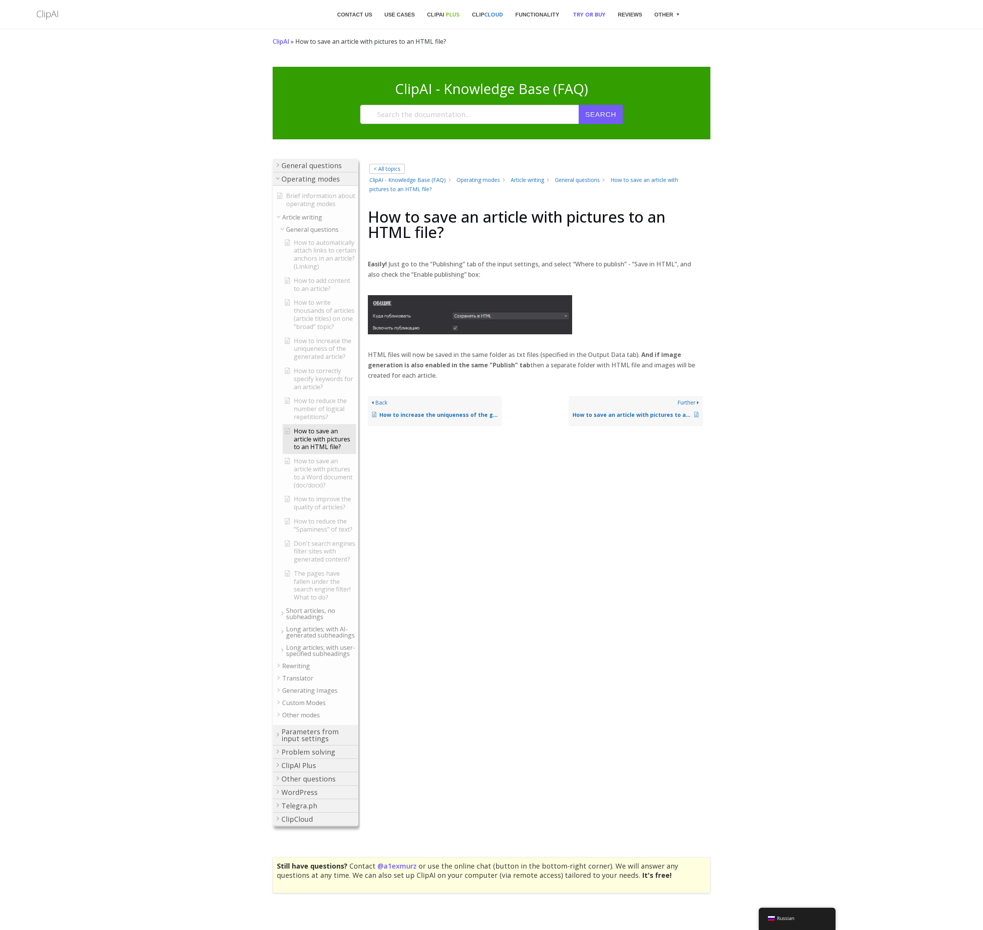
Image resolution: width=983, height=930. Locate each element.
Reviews (630, 15)
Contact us (354, 15)
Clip (487, 14)
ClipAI (443, 14)
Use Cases (399, 15)
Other (663, 15)
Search (600, 114)
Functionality (537, 15)
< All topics (387, 168)
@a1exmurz (397, 866)
